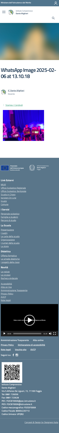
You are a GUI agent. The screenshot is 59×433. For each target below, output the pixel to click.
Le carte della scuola (10, 236)
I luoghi (4, 233)
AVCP (3, 297)
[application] (29, 320)
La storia (5, 246)
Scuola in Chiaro (8, 194)
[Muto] (50, 333)
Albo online (38, 340)
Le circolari (5, 275)
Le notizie (5, 271)
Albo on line (6, 287)
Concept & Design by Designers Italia (41, 422)
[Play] (4, 333)
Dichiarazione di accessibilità (31, 344)
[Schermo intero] (54, 333)
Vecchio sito (20, 349)
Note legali (6, 300)
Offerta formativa (9, 255)
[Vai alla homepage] (11, 12)
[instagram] (17, 355)
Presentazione (7, 229)
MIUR (3, 184)
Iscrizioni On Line (8, 197)
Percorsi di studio (8, 220)
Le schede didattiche (10, 259)
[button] (29, 320)
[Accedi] (55, 3)
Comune (4, 204)
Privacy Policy (7, 293)
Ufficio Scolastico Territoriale (13, 191)
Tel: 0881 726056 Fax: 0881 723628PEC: (10, 398)
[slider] (27, 333)
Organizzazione (8, 239)
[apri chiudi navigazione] (3, 12)
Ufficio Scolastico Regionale (13, 188)
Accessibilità (6, 283)
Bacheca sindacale (9, 278)
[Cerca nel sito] (53, 18)
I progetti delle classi (10, 262)
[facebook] (13, 355)
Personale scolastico (10, 213)
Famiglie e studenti (9, 217)
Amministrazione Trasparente (14, 290)
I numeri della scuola (10, 243)
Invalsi (4, 201)
